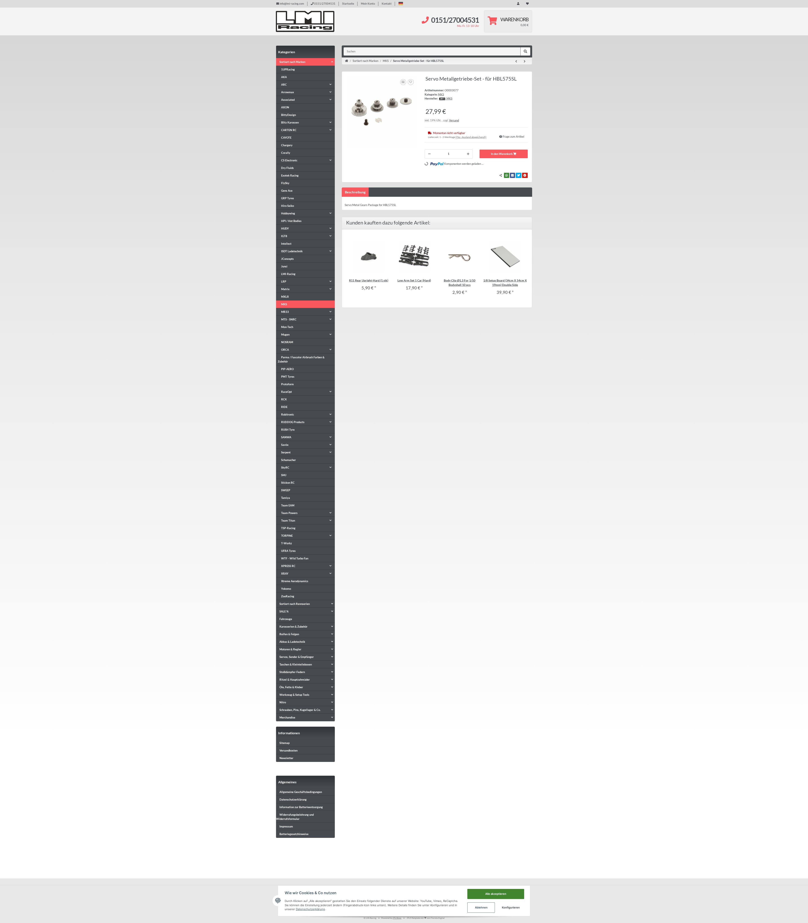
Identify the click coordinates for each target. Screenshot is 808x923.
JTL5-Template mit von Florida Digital (426, 918)
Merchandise (287, 717)
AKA (284, 77)
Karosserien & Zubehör (293, 626)
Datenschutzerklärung (293, 799)
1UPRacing (288, 69)
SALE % (283, 611)
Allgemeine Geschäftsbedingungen (300, 792)
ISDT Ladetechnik (292, 251)
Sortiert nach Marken (292, 62)
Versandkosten (288, 750)
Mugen (285, 334)
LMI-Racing (288, 274)
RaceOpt (286, 391)
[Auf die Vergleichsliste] (403, 82)
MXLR (285, 296)
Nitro (282, 702)
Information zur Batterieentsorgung (301, 807)
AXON (285, 107)
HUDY (285, 228)
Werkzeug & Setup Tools (294, 694)
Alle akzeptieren (495, 893)
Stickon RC (288, 482)
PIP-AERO (287, 369)
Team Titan (288, 520)
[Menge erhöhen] (468, 154)
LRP (283, 281)
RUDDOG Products (292, 422)
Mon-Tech (287, 327)
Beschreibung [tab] (355, 192)
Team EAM (287, 505)
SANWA (286, 437)
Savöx (284, 444)
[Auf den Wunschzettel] (411, 82)
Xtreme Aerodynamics (294, 581)
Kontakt (387, 3)
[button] (401, 3)
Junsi (284, 266)
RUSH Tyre (288, 429)
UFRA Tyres (288, 550)
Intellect (286, 243)
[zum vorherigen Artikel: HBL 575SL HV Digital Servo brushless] (516, 61)
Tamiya (285, 497)
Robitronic (287, 414)
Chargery (286, 145)
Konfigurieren (511, 907)
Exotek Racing (290, 175)
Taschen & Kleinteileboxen (295, 664)
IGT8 (284, 236)
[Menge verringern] (429, 154)
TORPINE (287, 535)
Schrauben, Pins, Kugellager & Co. (299, 710)
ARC (284, 84)
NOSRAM (287, 342)
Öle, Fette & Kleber (291, 687)
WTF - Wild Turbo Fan (294, 558)
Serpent (286, 452)
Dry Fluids (287, 168)
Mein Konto (368, 3)
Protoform (287, 384)
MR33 (285, 311)
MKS (441, 94)
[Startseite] (346, 61)
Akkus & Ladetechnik (292, 641)
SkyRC (285, 467)
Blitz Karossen (290, 122)
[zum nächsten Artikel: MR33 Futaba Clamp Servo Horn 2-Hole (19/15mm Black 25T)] (524, 61)
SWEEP (285, 490)
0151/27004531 (324, 3)
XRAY (284, 573)
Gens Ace (286, 190)
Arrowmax (287, 92)
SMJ (283, 475)
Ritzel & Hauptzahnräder (294, 679)
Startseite (348, 3)
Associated (288, 99)
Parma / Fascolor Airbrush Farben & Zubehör (301, 359)
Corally (285, 152)
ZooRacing (287, 596)
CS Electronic (289, 160)
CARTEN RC (288, 130)
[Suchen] (525, 51)
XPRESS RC (288, 566)
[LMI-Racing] (305, 21)
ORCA (285, 349)
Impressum (286, 826)
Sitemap (284, 743)
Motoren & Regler (290, 649)
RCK (284, 399)
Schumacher (288, 460)
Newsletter (286, 758)
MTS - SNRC (288, 319)
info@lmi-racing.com (291, 3)
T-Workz (286, 543)
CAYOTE (286, 137)
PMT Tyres (287, 376)
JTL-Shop (397, 918)
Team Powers (289, 513)
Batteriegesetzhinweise (293, 834)
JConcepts (287, 258)
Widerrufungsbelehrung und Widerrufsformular (295, 817)
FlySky (285, 183)
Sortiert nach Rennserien (294, 604)
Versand (454, 120)
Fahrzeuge (285, 619)
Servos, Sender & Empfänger (296, 657)
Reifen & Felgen (289, 634)
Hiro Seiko (287, 205)
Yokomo (286, 588)
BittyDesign (288, 115)
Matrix (285, 289)
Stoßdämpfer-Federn (292, 672)
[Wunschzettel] (527, 4)
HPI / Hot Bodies (291, 221)
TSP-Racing (288, 528)
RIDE (284, 407)
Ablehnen (481, 907)
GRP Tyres (287, 198)
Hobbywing (288, 213)
